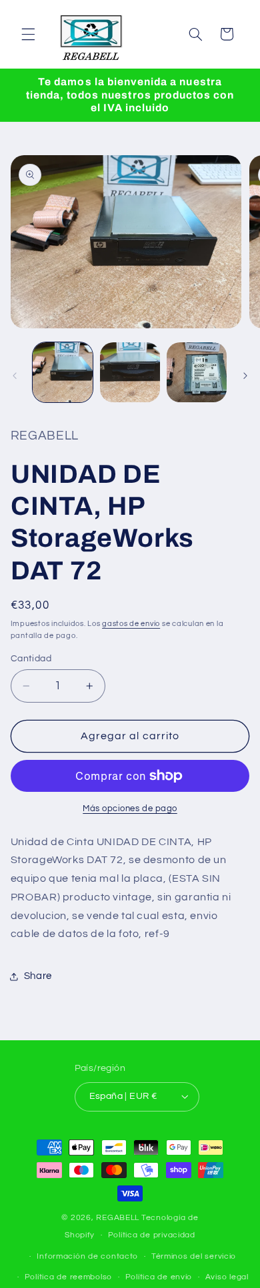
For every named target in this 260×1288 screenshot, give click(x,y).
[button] (28, 34)
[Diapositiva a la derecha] (245, 375)
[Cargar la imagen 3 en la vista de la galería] (197, 372)
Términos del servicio (193, 1256)
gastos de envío (131, 623)
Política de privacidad (151, 1235)
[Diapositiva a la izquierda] (14, 375)
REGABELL (117, 1217)
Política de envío (159, 1277)
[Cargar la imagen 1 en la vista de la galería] (63, 372)
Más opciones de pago (130, 809)
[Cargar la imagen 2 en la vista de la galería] (130, 372)
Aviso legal (227, 1277)
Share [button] (38, 976)
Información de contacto (87, 1256)
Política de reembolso (68, 1277)
